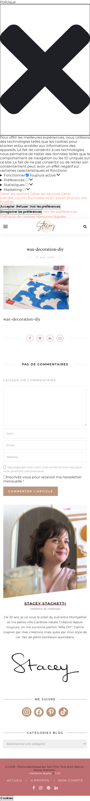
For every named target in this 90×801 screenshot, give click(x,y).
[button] (45, 69)
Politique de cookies (18, 217)
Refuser (22, 207)
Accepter (7, 207)
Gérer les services (45, 194)
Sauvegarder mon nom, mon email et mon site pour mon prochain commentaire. (42, 469)
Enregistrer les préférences (21, 212)
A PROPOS (40, 780)
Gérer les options (14, 194)
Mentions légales (51, 217)
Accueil (15, 780)
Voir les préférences (45, 207)
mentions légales (40, 773)
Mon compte (70, 780)
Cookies (6, 798)
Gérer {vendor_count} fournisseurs (35, 196)
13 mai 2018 (45, 257)
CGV (58, 773)
